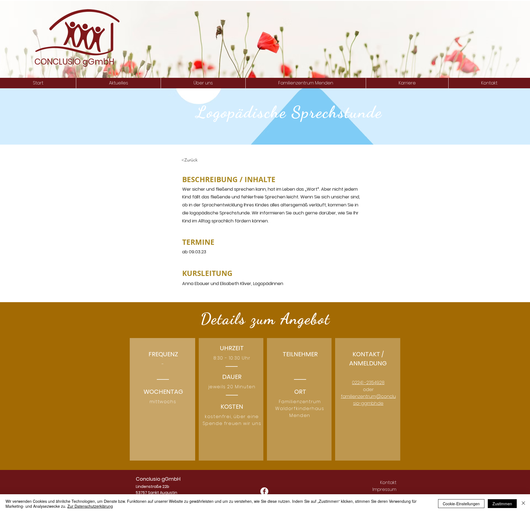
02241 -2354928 (368, 382)
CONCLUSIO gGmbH (74, 62)
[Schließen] (523, 504)
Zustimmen (502, 503)
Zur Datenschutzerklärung (90, 506)
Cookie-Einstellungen (461, 503)
